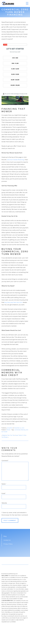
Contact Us (7, 540)
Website (4, 503)
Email (4, 493)
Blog (4, 536)
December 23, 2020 (19, 428)
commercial (17, 429)
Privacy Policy (8, 544)
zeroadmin (9, 428)
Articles (8, 429)
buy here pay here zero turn (13, 302)
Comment (5, 460)
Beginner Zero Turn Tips (8, 435)
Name (4, 484)
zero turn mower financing (15, 159)
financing (23, 429)
